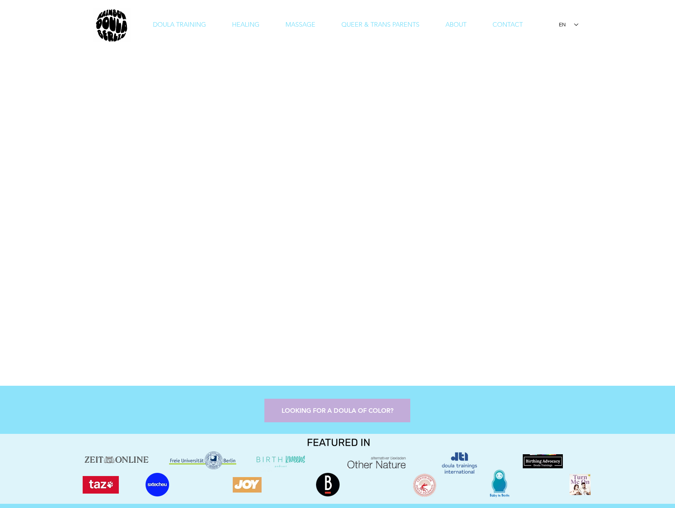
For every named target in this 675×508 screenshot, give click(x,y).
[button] (456, 25)
